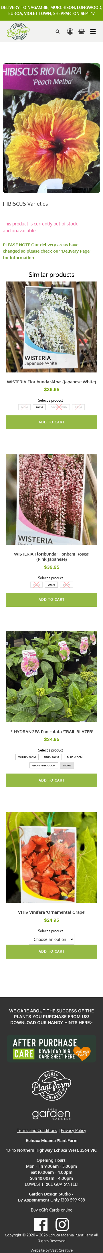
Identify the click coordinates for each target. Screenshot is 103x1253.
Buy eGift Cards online (51, 1210)
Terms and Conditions (37, 1130)
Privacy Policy (73, 1130)
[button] (93, 31)
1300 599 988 (73, 1200)
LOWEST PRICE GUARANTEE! (51, 1184)
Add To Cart (52, 422)
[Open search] (58, 31)
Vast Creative (61, 1250)
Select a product (50, 400)
